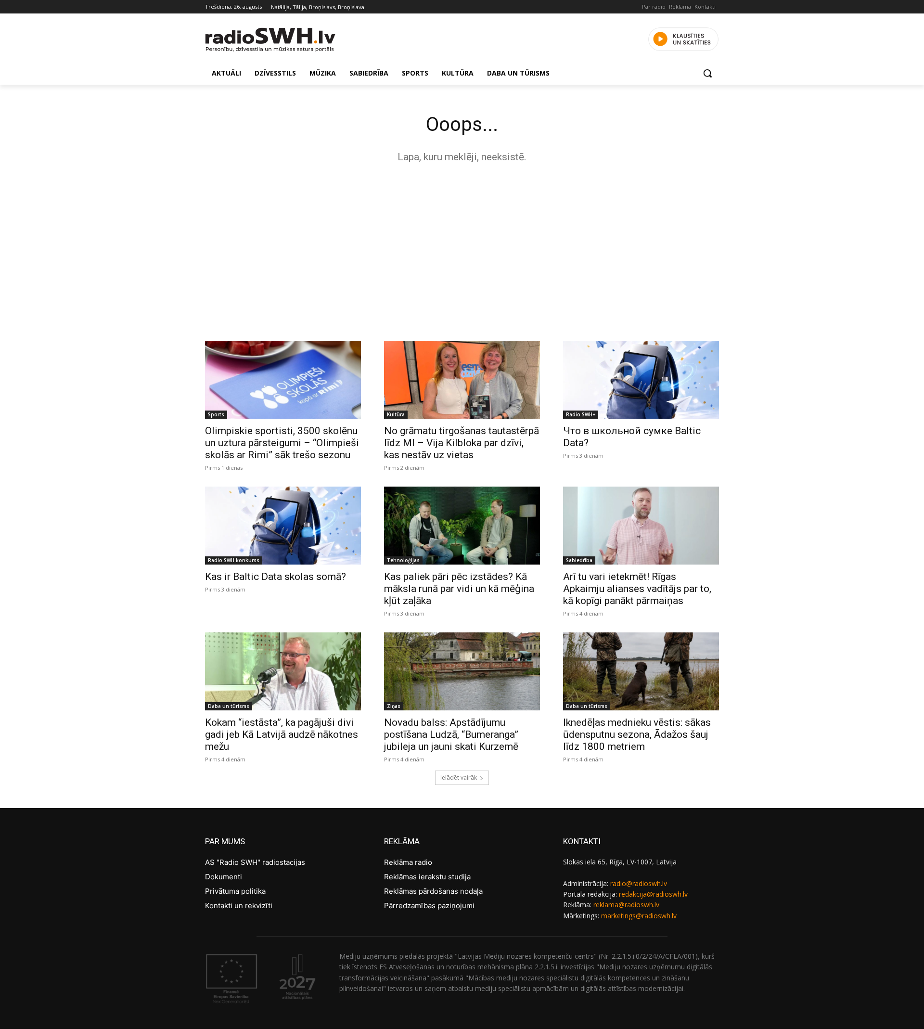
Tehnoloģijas (403, 560)
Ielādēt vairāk (458, 777)
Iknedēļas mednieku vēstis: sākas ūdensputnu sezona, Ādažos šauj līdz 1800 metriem (637, 734)
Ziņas (393, 706)
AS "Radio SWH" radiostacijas (255, 862)
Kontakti (705, 6)
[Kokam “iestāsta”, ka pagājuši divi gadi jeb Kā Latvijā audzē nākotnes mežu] (283, 671)
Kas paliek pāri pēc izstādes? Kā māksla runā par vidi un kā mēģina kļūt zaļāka (459, 588)
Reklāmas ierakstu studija (427, 876)
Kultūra (396, 414)
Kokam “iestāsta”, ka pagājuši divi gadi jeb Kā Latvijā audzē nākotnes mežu (281, 734)
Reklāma (680, 6)
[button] (707, 73)
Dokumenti (223, 876)
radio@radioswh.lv (638, 883)
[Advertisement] (462, 249)
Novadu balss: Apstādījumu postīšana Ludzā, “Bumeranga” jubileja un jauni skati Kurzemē (451, 734)
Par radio (654, 6)
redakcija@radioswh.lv (653, 894)
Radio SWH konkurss (233, 560)
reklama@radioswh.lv (626, 904)
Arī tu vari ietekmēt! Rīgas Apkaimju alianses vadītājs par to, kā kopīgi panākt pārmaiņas (637, 588)
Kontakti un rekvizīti (238, 905)
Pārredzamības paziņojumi (429, 905)
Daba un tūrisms (228, 706)
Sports (216, 414)
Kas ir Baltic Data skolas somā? (275, 576)
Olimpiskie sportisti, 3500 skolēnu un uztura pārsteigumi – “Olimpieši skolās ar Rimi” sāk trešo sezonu (282, 443)
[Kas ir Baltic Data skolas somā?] (283, 526)
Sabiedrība (579, 560)
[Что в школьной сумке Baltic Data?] (641, 380)
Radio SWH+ (580, 414)
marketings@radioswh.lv (639, 915)
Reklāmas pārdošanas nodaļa (433, 891)
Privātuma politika (235, 891)
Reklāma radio (408, 862)
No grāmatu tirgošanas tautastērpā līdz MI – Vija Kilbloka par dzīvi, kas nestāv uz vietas (461, 443)
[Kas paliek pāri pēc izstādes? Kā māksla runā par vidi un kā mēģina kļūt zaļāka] (462, 526)
